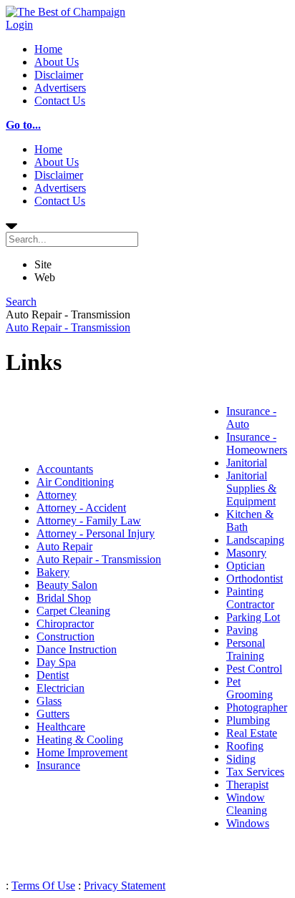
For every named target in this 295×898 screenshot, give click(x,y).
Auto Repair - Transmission (68, 327)
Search (21, 302)
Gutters (53, 714)
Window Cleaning (246, 803)
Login (19, 25)
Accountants (65, 469)
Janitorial (246, 463)
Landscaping (255, 540)
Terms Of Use (43, 885)
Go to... (23, 125)
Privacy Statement (124, 885)
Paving (242, 630)
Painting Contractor (250, 597)
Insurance (58, 765)
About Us (56, 62)
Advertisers (60, 88)
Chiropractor (65, 624)
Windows (247, 823)
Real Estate (251, 733)
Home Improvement (82, 752)
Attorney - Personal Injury (96, 533)
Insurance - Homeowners (256, 443)
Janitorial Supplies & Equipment (251, 488)
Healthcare (61, 727)
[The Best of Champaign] (65, 12)
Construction (66, 636)
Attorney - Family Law (89, 520)
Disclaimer (58, 75)
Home (48, 49)
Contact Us (59, 100)
